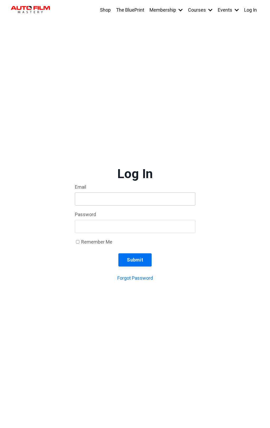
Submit (135, 260)
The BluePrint (130, 10)
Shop (105, 10)
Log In (250, 10)
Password (85, 214)
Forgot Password (135, 278)
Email (80, 187)
